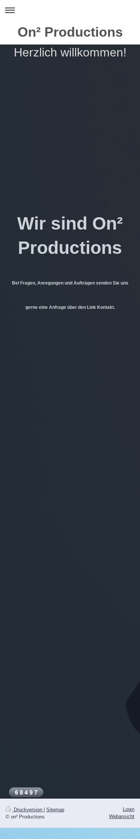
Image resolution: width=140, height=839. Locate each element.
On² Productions (70, 32)
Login (128, 809)
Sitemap (55, 809)
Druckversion (28, 809)
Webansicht (121, 816)
